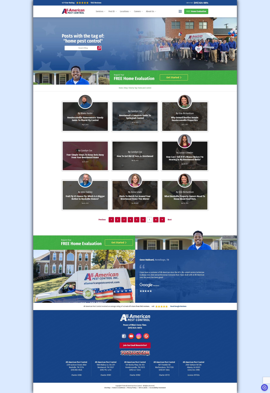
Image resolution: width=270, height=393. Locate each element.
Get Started (172, 77)
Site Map (107, 388)
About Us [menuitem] (150, 11)
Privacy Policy (131, 388)
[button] (264, 387)
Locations (124, 11)
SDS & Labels (143, 388)
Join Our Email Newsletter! (135, 345)
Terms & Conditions (118, 388)
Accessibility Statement (157, 388)
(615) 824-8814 (201, 2)
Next (170, 219)
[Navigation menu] (180, 11)
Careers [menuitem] (137, 11)
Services (99, 11)
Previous (102, 219)
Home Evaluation (196, 11)
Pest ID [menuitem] (112, 11)
